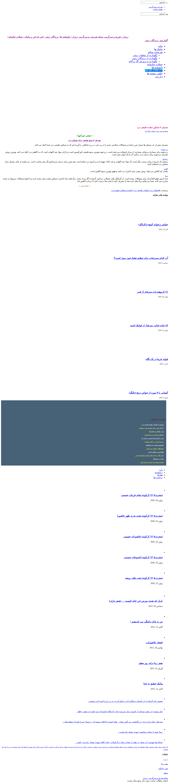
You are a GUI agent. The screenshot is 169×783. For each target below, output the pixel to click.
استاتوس (111, 747)
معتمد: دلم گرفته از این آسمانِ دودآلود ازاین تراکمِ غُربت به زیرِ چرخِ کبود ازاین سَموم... (125, 701)
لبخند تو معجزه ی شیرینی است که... (152, 462)
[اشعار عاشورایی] (155, 637)
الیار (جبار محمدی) (32, 747)
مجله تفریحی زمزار (161, 131)
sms (5, 747)
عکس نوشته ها (155, 73)
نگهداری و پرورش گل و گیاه (143, 61)
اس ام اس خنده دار (74, 747)
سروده (125, 747)
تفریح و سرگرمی (156, 7)
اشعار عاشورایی (154, 642)
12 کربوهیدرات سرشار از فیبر (152, 291)
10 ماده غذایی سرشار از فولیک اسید (149, 325)
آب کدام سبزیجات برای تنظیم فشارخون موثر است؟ (141, 258)
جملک (147, 747)
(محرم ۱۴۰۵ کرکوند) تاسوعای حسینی (143, 557)
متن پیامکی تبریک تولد (156, 431)
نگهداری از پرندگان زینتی (144, 58)
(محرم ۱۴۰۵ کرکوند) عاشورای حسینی (143, 536)
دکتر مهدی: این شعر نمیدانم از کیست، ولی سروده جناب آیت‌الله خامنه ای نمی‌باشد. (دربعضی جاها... (120, 711)
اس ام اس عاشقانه (133, 747)
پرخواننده (159, 472)
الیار (45, 747)
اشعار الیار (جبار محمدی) (19, 747)
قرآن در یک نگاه (158, 459)
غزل (81, 747)
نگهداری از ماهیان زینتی (145, 55)
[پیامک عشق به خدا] (155, 678)
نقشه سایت (158, 9)
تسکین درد (154, 190)
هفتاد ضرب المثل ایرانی (156, 452)
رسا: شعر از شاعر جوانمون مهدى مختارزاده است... (140, 732)
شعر (159, 747)
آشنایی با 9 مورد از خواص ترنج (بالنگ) (148, 392)
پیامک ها (158, 49)
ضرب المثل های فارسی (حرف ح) (153, 438)
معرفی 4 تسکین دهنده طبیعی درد (153, 424)
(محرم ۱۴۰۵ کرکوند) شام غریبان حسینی (142, 495)
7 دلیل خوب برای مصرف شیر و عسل (151, 428)
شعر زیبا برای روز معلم (151, 663)
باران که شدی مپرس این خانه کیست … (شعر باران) (136, 601)
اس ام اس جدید (103, 747)
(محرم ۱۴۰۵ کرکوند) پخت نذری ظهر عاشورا (140, 515)
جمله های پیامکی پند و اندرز (155, 448)
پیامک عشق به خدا (153, 683)
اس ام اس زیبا (57, 747)
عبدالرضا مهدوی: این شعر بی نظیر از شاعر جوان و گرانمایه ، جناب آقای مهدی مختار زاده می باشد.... (119, 742)
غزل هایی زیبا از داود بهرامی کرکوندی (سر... (149, 455)
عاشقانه (142, 747)
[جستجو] (167, 14)
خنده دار (41, 747)
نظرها (160, 475)
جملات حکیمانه (155, 64)
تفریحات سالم (155, 52)
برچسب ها (158, 477)
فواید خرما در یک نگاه (157, 359)
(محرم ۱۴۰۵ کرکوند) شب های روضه (144, 578)
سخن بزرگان (87, 747)
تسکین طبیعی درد (141, 190)
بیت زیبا (9, 747)
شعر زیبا (49, 747)
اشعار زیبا (64, 747)
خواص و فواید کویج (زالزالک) (153, 224)
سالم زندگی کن (150, 131)
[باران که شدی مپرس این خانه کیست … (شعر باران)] (155, 596)
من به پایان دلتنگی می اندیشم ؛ (146, 621)
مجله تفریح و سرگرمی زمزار (155, 778)
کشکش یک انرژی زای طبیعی (154, 435)
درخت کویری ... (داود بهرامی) (154, 442)
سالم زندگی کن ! (154, 70)
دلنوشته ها (157, 67)
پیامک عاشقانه (118, 747)
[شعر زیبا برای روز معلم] (156, 658)
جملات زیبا (94, 747)
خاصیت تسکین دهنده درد (122, 190)
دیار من (159, 76)
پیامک (156, 747)
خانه (160, 46)
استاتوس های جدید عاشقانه (155, 445)
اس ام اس (165, 747)
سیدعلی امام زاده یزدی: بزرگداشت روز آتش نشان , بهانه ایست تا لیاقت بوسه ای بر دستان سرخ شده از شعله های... (113, 722)
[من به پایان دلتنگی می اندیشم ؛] (157, 616)
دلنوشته (151, 747)
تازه (161, 470)
